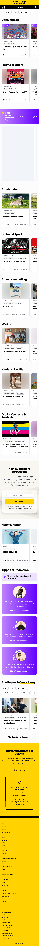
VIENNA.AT (5, 930)
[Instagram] (28, 116)
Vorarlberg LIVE (7, 832)
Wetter (4, 861)
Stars (3, 848)
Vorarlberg (5, 827)
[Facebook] (22, 116)
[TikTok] (35, 116)
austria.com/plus (7, 933)
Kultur (3, 845)
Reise (3, 869)
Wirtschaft (5, 840)
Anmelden (19, 501)
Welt (3, 835)
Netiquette (5, 901)
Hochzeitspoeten (7, 925)
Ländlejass (5, 885)
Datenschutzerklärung (15, 508)
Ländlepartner (6, 922)
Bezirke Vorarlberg (7, 874)
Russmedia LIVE (7, 938)
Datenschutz (6, 904)
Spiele (4, 882)
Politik (3, 837)
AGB (3, 898)
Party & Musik (9, 693)
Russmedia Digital (7, 935)
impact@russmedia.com (19, 802)
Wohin (4, 872)
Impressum (5, 896)
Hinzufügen (20, 770)
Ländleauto (5, 915)
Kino (3, 864)
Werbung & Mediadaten (9, 893)
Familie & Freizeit (24, 693)
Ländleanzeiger (6, 912)
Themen (4, 853)
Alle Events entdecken (18, 737)
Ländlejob (5, 920)
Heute (7, 12)
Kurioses (4, 850)
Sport (3, 842)
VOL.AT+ (4, 829)
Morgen (15, 12)
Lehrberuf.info (6, 928)
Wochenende (24, 12)
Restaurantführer (7, 866)
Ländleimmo (5, 917)
